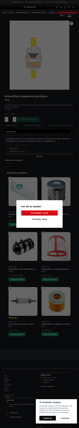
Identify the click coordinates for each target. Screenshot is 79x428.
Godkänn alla (47, 418)
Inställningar (65, 418)
